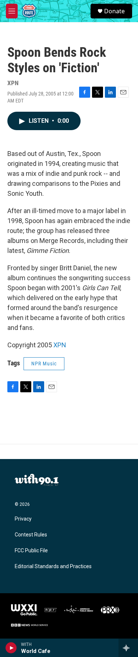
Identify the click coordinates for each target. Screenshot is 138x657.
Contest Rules (31, 535)
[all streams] (128, 648)
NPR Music (44, 363)
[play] (11, 647)
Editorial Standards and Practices (53, 566)
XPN (59, 345)
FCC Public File (31, 550)
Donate (114, 11)
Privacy (23, 519)
